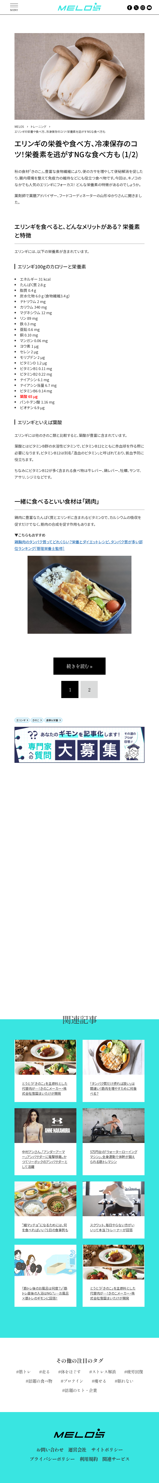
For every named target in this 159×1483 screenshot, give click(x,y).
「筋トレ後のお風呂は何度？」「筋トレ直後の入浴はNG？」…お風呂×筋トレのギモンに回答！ (45, 1293)
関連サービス (115, 1458)
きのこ (36, 720)
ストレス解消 (104, 1372)
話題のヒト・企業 (81, 1390)
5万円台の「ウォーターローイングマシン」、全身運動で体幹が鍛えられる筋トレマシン (113, 1156)
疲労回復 (135, 1372)
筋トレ (25, 1372)
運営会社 (77, 1449)
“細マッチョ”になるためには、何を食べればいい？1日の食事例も (45, 1227)
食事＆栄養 (52, 720)
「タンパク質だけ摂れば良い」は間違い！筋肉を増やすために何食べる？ (113, 1088)
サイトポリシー (107, 1449)
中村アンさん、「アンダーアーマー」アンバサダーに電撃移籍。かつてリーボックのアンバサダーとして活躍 (44, 1159)
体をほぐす (71, 1372)
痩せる (100, 1381)
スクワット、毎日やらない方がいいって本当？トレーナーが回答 (112, 1227)
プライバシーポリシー (52, 1458)
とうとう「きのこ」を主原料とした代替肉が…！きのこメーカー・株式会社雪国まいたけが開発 (44, 1088)
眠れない (125, 1381)
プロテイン (73, 1381)
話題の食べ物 (40, 1381)
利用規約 (89, 1458)
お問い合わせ (49, 1449)
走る (46, 1372)
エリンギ (20, 720)
